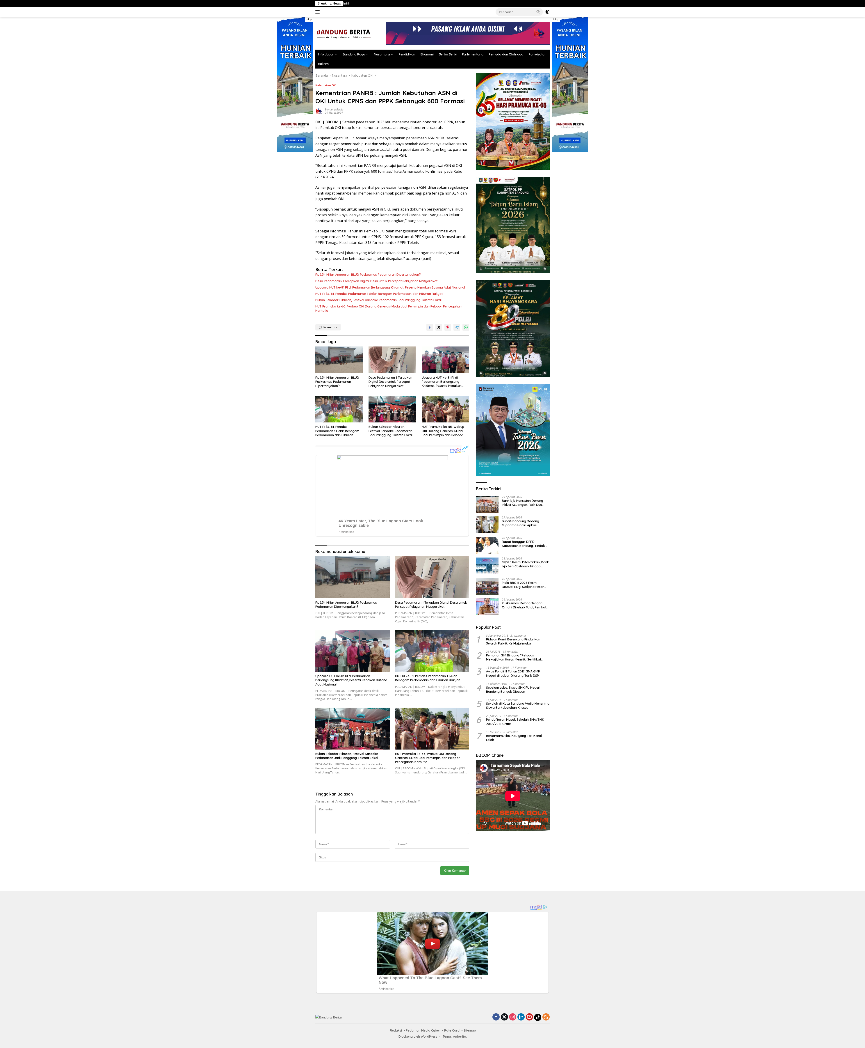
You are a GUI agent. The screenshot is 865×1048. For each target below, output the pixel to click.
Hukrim (323, 64)
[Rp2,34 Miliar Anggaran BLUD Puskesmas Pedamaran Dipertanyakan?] (339, 359)
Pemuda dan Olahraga (506, 54)
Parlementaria (472, 54)
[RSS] (546, 1017)
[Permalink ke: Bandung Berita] (319, 110)
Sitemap (470, 1030)
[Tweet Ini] (438, 327)
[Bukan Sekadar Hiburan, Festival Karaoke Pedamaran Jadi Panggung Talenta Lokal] (392, 409)
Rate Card (452, 1030)
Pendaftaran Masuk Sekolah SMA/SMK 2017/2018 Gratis (515, 722)
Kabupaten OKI (326, 85)
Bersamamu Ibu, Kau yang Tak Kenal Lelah (514, 738)
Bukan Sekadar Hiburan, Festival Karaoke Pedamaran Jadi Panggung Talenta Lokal (378, 300)
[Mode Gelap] (547, 12)
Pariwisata (536, 54)
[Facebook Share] (429, 327)
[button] (538, 11)
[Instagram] (512, 1017)
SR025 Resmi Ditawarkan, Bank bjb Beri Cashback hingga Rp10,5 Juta (525, 564)
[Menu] (318, 12)
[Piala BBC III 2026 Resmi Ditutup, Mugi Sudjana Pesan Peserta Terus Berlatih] (487, 586)
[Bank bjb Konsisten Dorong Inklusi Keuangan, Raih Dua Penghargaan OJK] (487, 504)
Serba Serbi (448, 54)
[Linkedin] (521, 1017)
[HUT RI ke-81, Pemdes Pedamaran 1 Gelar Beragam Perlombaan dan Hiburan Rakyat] (339, 409)
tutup (309, 19)
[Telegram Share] (456, 327)
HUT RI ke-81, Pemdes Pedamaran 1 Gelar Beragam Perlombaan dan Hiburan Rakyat (379, 294)
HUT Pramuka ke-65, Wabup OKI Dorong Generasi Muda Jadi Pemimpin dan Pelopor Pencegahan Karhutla (388, 308)
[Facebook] (496, 1017)
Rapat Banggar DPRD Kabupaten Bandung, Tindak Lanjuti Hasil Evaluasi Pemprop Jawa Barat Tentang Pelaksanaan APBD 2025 (525, 544)
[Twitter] (504, 1017)
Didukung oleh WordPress (417, 1036)
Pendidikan (407, 54)
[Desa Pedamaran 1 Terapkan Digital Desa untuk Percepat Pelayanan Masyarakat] (392, 359)
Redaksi (396, 1030)
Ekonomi (427, 54)
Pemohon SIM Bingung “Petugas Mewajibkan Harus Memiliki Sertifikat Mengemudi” (513, 657)
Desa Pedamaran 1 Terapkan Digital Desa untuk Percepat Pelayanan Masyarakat (376, 281)
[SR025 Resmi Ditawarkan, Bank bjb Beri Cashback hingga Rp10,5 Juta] (487, 565)
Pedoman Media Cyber (423, 1030)
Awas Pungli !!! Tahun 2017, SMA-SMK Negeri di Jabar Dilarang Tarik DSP (513, 674)
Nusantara (382, 54)
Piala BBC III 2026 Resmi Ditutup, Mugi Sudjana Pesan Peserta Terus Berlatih (523, 585)
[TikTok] (537, 1017)
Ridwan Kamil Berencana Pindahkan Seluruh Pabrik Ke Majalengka (513, 641)
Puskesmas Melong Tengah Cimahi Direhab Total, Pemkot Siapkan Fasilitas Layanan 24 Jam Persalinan (524, 605)
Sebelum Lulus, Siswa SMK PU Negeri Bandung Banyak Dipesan (513, 690)
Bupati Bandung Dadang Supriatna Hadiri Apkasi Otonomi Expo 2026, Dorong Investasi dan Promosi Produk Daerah (524, 523)
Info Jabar (326, 54)
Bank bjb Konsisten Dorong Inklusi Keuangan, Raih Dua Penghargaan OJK (508, 3)
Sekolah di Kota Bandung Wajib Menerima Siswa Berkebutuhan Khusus (517, 706)
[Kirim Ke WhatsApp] (465, 327)
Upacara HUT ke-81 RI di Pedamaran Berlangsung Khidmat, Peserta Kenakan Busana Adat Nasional (390, 287)
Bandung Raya (354, 54)
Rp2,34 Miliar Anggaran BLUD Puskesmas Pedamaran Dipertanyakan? (368, 275)
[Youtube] (529, 1017)
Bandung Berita (334, 109)
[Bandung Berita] (343, 33)
